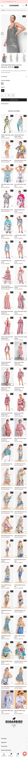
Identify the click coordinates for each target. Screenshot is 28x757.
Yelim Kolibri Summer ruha (7, 535)
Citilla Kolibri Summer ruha (20, 487)
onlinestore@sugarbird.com (10, 1)
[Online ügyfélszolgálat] (25, 754)
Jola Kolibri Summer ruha (6, 487)
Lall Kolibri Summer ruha (19, 610)
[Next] (26, 34)
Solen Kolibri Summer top (20, 535)
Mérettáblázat (5, 103)
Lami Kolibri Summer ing (6, 464)
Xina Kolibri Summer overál (20, 661)
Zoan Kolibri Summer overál (7, 686)
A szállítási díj (16, 70)
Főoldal (3, 10)
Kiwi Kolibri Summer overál (7, 511)
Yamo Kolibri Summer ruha (20, 511)
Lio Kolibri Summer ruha (19, 464)
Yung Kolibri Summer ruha (20, 686)
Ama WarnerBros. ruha (6, 160)
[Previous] (2, 34)
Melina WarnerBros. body (20, 160)
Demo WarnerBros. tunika (7, 209)
